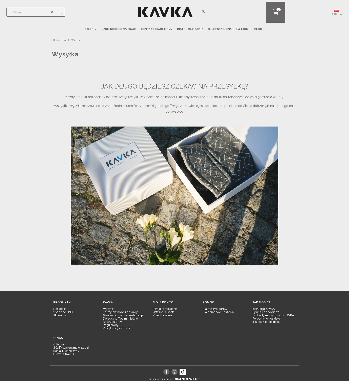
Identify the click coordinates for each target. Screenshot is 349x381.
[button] (60, 12)
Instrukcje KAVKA (263, 308)
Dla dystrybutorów (215, 308)
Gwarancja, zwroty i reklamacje (123, 315)
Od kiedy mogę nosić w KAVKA (273, 315)
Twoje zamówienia (165, 308)
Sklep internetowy (173, 379)
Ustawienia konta (163, 312)
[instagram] (174, 371)
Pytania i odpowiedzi (266, 312)
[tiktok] (183, 372)
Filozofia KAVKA (63, 354)
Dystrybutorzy (112, 321)
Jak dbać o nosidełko (266, 321)
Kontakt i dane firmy (66, 351)
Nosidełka (59, 308)
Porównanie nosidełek (266, 318)
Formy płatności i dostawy (120, 312)
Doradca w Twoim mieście (120, 318)
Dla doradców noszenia (218, 312)
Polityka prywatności (116, 328)
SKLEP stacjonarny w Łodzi (71, 347)
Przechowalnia (162, 315)
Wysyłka (108, 308)
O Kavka (58, 344)
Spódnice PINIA (63, 312)
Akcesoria (59, 315)
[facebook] (166, 371)
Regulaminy (111, 325)
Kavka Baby (59, 40)
